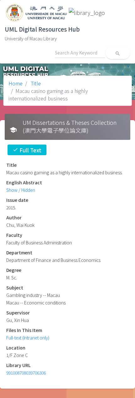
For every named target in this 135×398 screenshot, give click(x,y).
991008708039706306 (26, 373)
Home (15, 83)
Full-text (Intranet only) (27, 337)
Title (35, 83)
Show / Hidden (20, 190)
